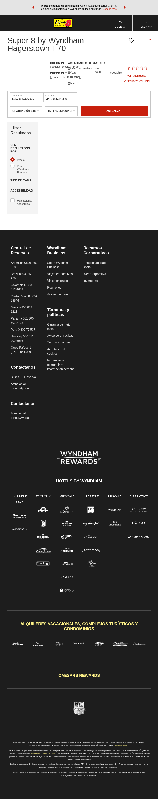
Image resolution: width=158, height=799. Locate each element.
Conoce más (109, 9)
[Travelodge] (43, 564)
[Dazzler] (91, 537)
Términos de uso (58, 342)
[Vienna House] (91, 550)
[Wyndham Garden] (67, 537)
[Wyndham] (115, 510)
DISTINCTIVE (139, 496)
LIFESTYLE (91, 496)
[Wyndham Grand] (139, 537)
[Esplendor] (91, 524)
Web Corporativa (94, 274)
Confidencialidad (121, 745)
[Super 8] (43, 524)
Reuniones (54, 287)
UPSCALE (115, 496)
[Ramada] (67, 577)
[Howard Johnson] (43, 550)
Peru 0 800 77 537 (23, 329)
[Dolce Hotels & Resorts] (139, 524)
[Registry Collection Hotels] (139, 510)
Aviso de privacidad (60, 335)
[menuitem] (9, 23)
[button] (33, 7)
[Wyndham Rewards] (79, 457)
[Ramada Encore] (67, 591)
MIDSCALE (67, 496)
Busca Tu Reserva (23, 377)
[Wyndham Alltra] (91, 564)
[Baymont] (67, 564)
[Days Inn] (43, 510)
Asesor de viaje (57, 294)
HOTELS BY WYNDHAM (79, 481)
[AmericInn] (67, 550)
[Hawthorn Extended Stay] (19, 516)
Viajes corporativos (60, 274)
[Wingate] (67, 524)
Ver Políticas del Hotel (136, 81)
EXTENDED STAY (19, 499)
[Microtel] (43, 537)
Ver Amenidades (136, 75)
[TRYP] (91, 510)
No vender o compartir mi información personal (61, 365)
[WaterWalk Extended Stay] (19, 530)
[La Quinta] (67, 510)
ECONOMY (43, 496)
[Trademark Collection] (115, 524)
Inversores (90, 280)
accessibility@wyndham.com (43, 753)
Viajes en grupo (57, 280)
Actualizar (114, 111)
